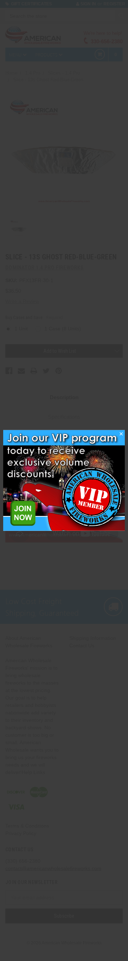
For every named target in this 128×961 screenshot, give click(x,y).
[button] (121, 435)
